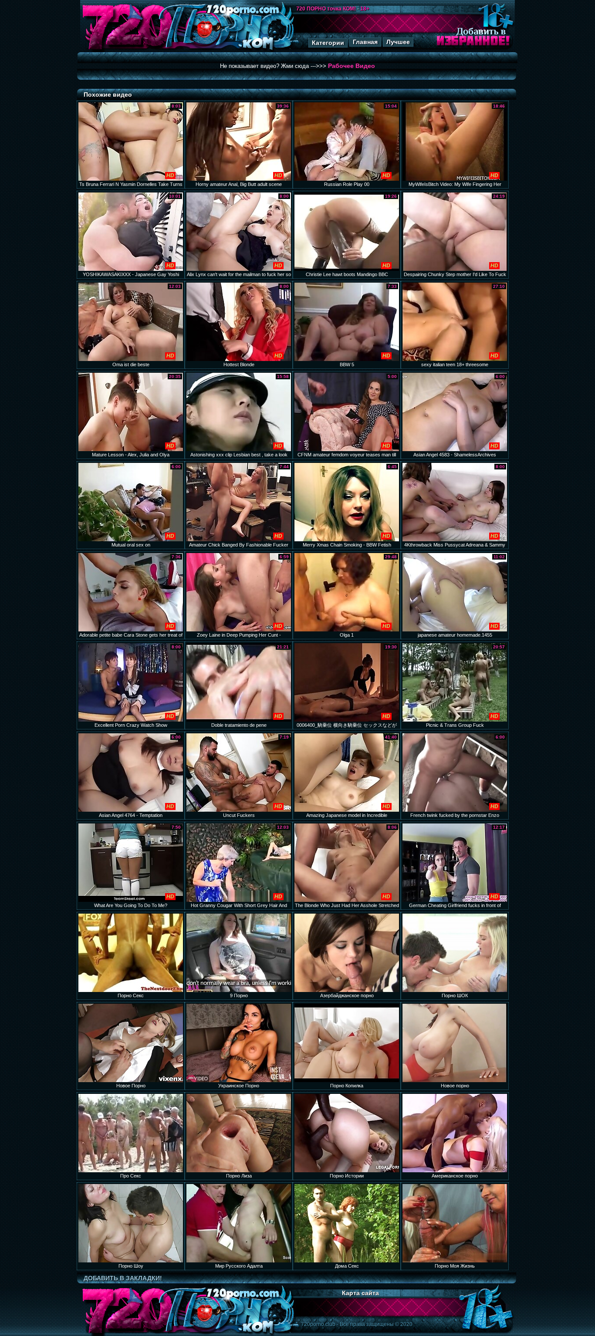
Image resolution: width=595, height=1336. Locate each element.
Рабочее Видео (351, 65)
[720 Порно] (127, 50)
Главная (365, 41)
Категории (328, 42)
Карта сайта (360, 1292)
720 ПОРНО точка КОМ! (326, 9)
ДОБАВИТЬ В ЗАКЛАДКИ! (123, 1278)
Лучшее (398, 41)
